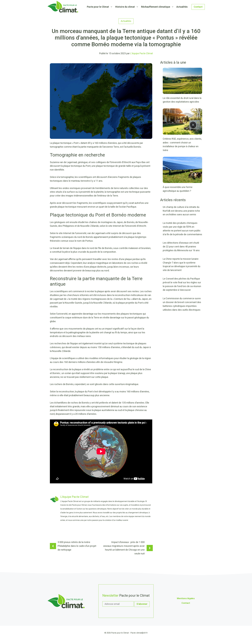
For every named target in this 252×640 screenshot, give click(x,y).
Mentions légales (186, 598)
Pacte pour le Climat (98, 6)
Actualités (182, 6)
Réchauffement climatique (155, 6)
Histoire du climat (125, 6)
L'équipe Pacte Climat (141, 53)
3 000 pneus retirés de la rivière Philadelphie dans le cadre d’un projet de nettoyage (77, 546)
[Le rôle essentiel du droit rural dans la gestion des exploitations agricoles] (182, 91)
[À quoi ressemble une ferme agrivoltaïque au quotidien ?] (182, 181)
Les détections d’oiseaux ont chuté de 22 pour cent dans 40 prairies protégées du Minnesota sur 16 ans (181, 246)
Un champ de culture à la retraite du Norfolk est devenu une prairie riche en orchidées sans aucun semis (181, 211)
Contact (198, 6)
